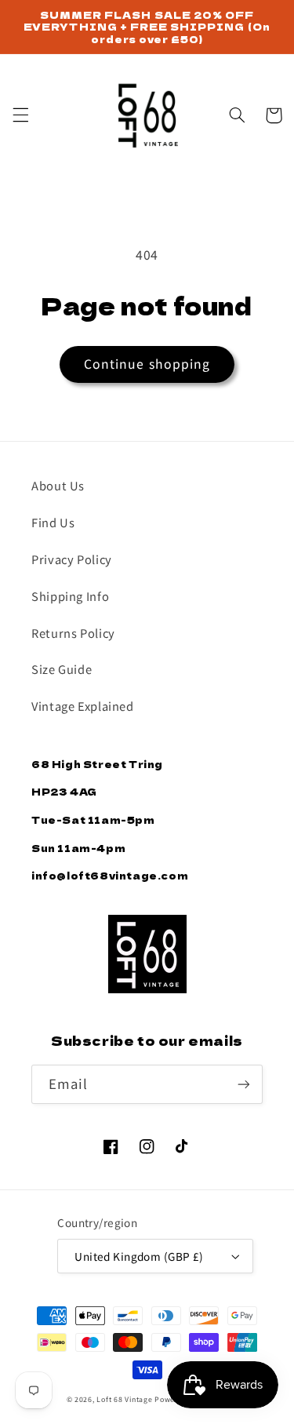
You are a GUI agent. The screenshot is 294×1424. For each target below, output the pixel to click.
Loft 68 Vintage (124, 1399)
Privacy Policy (71, 559)
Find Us (52, 522)
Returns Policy (73, 633)
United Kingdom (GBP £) (138, 1256)
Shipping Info (70, 596)
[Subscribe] (244, 1084)
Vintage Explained (82, 705)
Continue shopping (147, 364)
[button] (20, 115)
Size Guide (61, 669)
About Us (58, 485)
